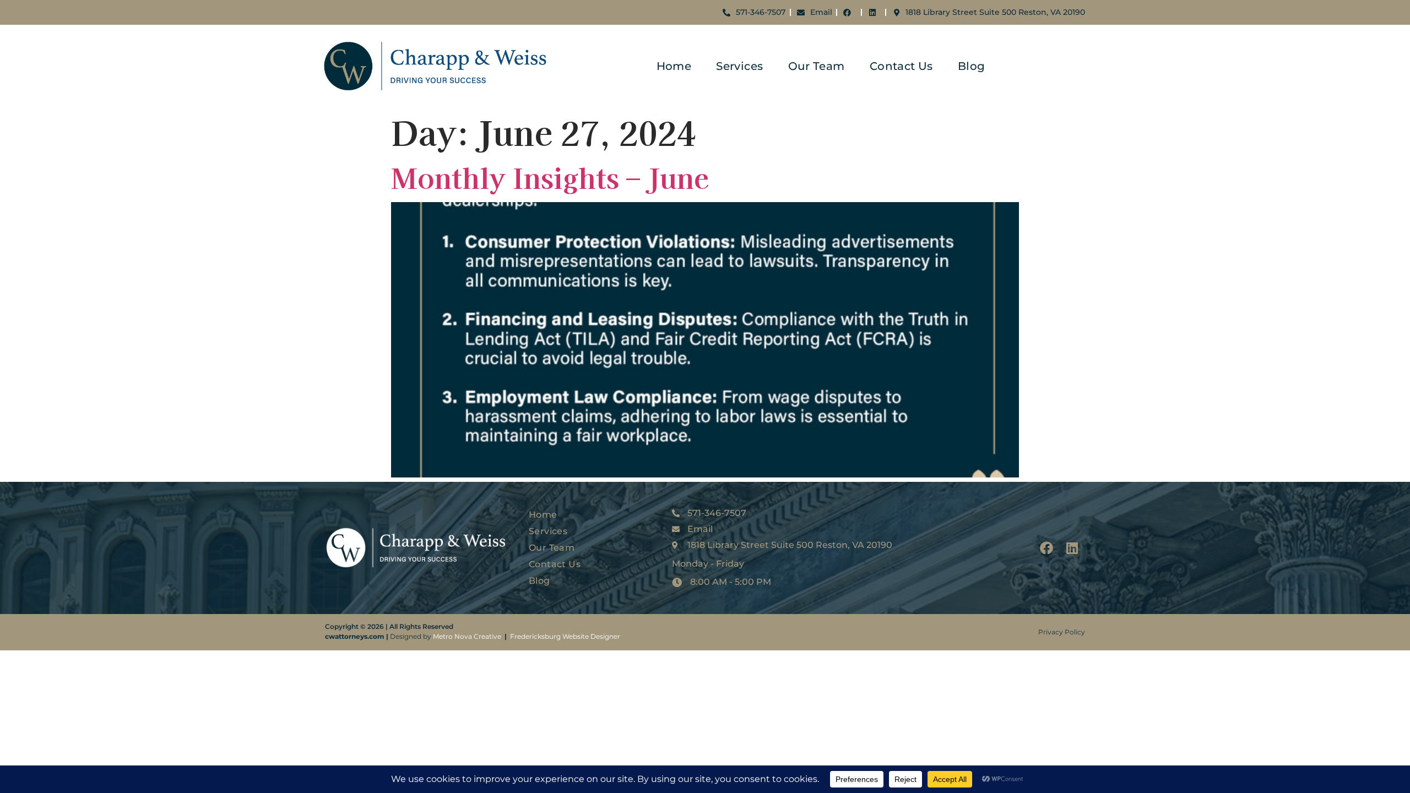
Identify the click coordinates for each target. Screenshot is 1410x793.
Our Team (816, 66)
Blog (971, 66)
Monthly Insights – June (550, 177)
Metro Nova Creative (467, 636)
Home (674, 66)
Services (739, 66)
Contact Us (901, 66)
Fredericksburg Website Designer (565, 636)
